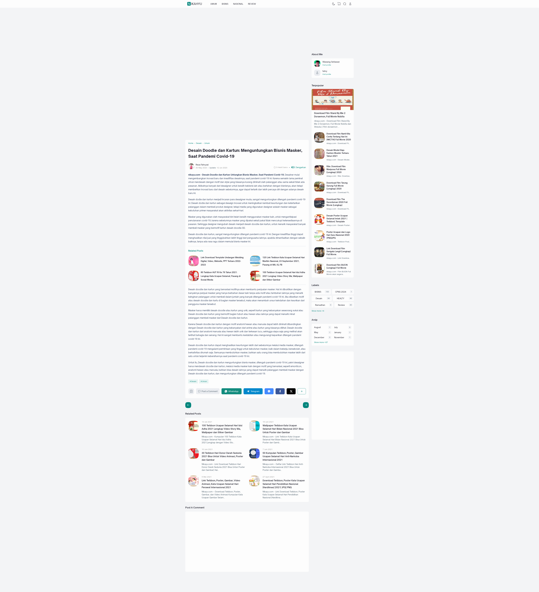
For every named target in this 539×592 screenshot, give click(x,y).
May (316, 332)
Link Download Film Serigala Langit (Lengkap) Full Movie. (338, 251)
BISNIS (225, 4)
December (319, 337)
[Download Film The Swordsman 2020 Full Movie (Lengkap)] (319, 207)
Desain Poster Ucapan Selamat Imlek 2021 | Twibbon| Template (337, 218)
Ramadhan (320, 305)
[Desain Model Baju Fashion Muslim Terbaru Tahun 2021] (319, 158)
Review (341, 305)
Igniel (336, 584)
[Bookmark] (191, 392)
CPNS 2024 (340, 292)
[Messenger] (269, 391)
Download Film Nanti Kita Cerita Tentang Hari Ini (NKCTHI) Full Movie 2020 (338, 136)
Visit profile (326, 65)
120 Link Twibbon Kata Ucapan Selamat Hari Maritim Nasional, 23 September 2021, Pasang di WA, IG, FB (283, 261)
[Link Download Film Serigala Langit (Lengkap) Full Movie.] (319, 257)
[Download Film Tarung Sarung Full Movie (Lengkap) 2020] (319, 191)
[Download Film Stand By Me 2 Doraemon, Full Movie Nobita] (333, 109)
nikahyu (195, 4)
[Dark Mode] (333, 3)
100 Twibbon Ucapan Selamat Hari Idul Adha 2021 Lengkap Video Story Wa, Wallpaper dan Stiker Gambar (283, 276)
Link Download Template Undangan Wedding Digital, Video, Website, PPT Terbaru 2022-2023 (222, 261)
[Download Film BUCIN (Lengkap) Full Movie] (319, 273)
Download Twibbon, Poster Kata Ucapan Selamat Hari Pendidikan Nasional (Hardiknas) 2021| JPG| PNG (284, 484)
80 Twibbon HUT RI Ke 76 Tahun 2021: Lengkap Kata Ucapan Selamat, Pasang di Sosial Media (220, 276)
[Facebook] (280, 391)
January (337, 332)
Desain (193, 381)
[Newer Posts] (306, 405)
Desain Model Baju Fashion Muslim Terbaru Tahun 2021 (337, 153)
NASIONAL (238, 4)
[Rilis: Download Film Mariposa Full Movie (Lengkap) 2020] (319, 174)
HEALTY (340, 298)
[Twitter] (291, 391)
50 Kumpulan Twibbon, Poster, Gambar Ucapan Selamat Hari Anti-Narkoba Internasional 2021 (283, 456)
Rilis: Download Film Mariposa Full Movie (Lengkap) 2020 (336, 169)
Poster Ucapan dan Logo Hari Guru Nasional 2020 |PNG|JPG (338, 235)
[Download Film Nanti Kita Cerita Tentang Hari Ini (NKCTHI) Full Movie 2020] (319, 142)
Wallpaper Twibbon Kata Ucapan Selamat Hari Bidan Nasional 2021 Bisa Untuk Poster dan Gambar (283, 429)
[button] (297, 167)
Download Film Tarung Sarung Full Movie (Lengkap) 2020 (337, 186)
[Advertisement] (269, 30)
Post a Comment (210, 391)
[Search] (344, 3)
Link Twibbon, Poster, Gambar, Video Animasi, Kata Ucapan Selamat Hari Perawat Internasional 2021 (221, 484)
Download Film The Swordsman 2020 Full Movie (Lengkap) (337, 202)
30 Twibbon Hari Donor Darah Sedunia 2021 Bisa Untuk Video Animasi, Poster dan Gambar (222, 456)
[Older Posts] (188, 405)
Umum (204, 381)
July (336, 327)
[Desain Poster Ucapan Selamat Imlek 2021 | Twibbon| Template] (319, 224)
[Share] (302, 391)
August (317, 327)
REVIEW (252, 4)
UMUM (213, 4)
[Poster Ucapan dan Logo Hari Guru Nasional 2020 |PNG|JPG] (319, 240)
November (339, 337)
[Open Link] (350, 3)
